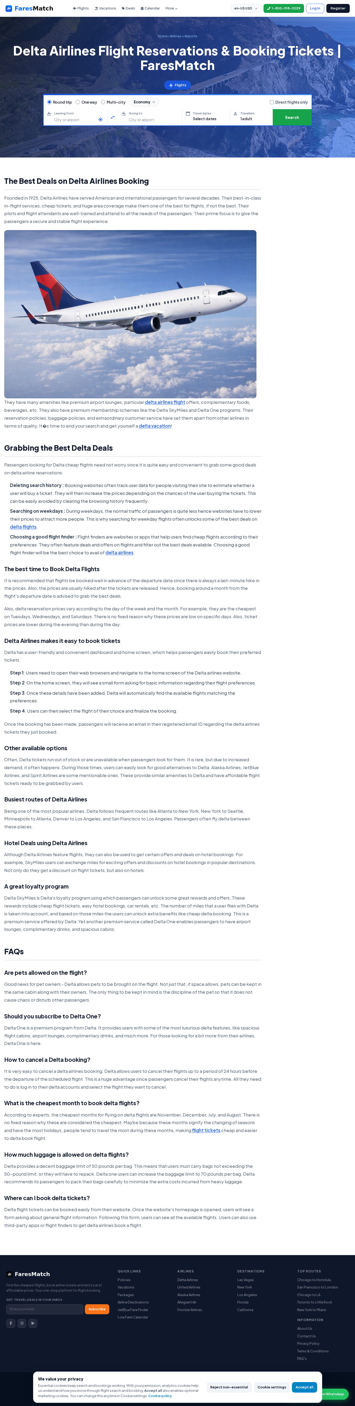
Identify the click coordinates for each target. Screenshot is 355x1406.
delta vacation (155, 426)
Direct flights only (291, 102)
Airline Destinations (133, 1302)
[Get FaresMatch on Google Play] (32, 1323)
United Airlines (188, 1287)
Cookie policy (160, 1396)
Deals (130, 8)
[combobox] (74, 119)
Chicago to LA (308, 1295)
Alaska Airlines (188, 1295)
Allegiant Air (186, 1302)
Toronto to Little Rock (314, 1302)
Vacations (107, 8)
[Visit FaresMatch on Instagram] (21, 1323)
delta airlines (119, 552)
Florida (243, 1302)
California (245, 1310)
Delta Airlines (187, 1280)
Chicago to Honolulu (314, 1280)
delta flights (23, 527)
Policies (124, 1280)
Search (292, 117)
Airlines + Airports (183, 36)
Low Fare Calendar (133, 1317)
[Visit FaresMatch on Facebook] (10, 1323)
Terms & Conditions (313, 1351)
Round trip (62, 102)
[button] (206, 117)
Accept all (304, 1387)
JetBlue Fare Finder (133, 1310)
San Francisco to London (317, 1287)
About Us (304, 1328)
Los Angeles (247, 1295)
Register (338, 8)
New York (244, 1287)
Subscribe (97, 1309)
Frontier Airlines (189, 1310)
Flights (83, 8)
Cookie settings (272, 1387)
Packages (126, 1295)
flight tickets (206, 1130)
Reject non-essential (229, 1387)
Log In (315, 8)
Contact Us (306, 1336)
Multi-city (116, 102)
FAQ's (302, 1358)
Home (163, 36)
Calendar (152, 8)
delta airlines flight (165, 402)
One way (89, 102)
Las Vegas (245, 1280)
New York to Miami (311, 1310)
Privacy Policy (308, 1343)
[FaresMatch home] (34, 8)
